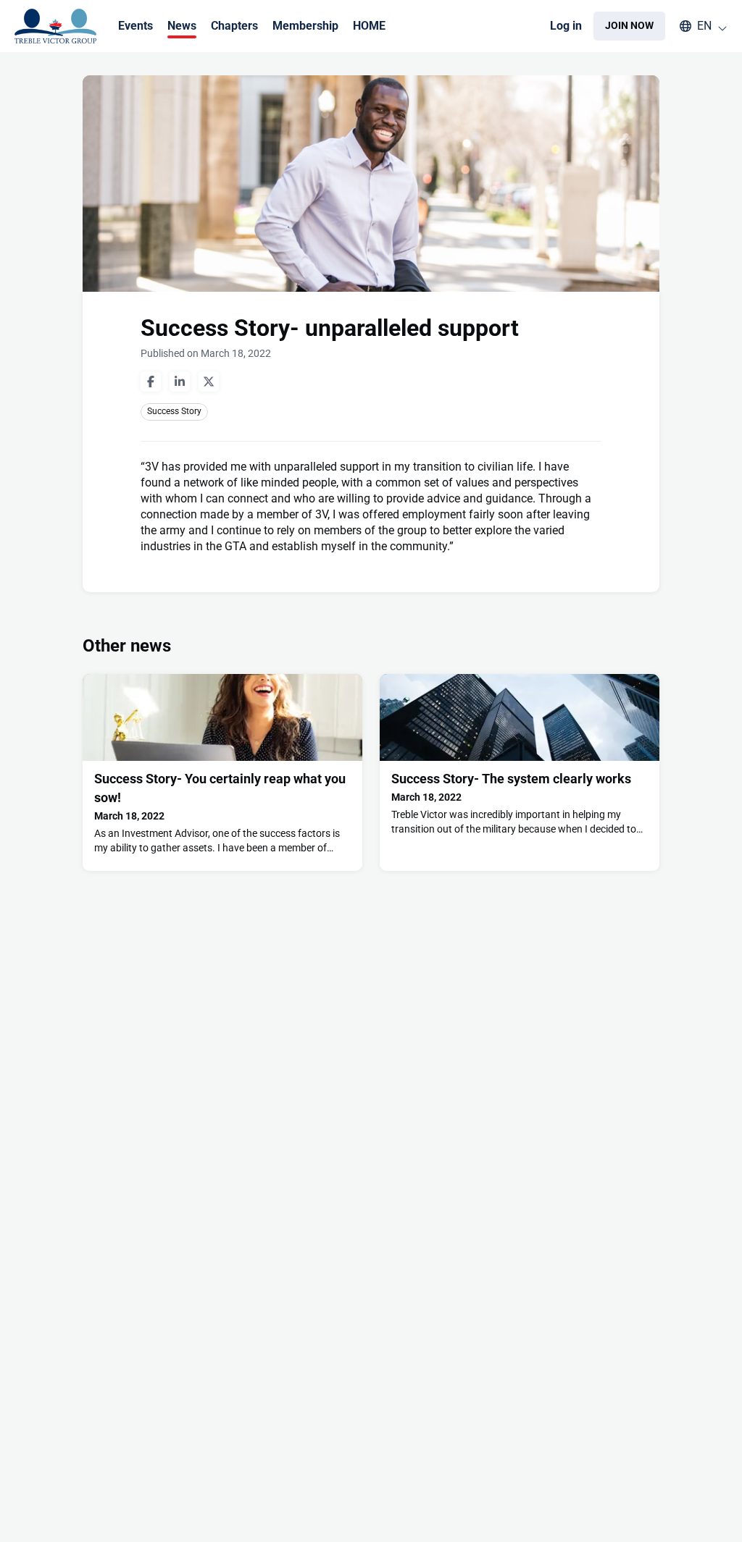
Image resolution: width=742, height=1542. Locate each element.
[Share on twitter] (209, 381)
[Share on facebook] (151, 381)
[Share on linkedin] (180, 381)
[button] (696, 26)
